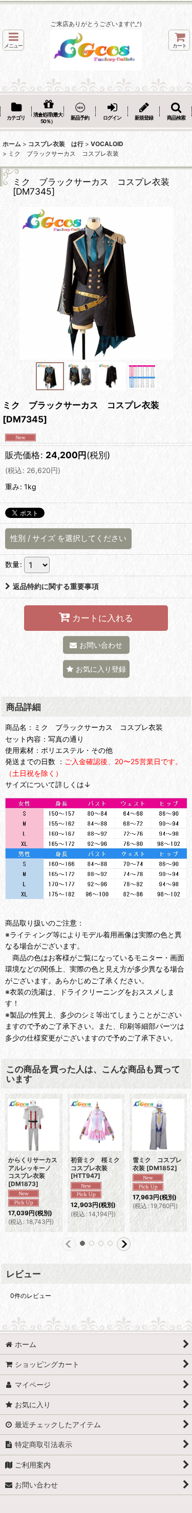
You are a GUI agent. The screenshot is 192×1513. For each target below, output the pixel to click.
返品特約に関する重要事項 (56, 586)
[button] (13, 40)
